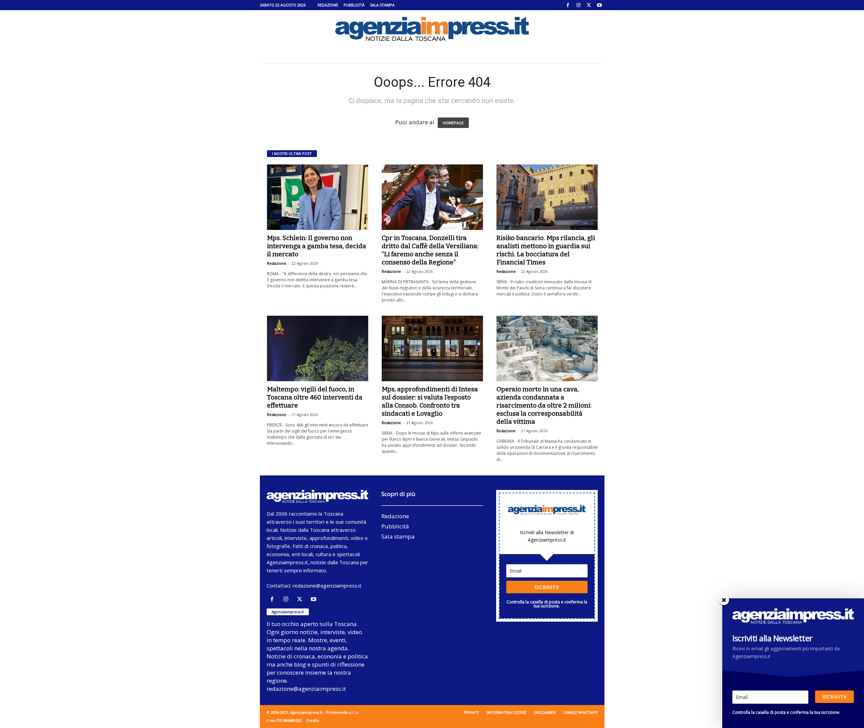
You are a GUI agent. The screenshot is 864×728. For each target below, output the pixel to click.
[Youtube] (599, 5)
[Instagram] (578, 5)
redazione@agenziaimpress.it (327, 585)
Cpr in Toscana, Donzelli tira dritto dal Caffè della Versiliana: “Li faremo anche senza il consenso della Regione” (430, 250)
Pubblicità (354, 4)
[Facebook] (568, 5)
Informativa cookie (506, 712)
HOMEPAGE (453, 122)
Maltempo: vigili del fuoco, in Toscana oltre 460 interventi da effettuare (314, 397)
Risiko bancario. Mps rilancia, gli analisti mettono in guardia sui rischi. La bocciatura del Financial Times (545, 250)
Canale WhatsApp (580, 712)
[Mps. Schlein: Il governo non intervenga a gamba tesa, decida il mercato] (317, 197)
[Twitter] (589, 5)
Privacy (471, 712)
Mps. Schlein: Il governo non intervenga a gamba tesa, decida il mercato (316, 246)
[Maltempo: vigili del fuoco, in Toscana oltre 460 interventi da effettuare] (317, 348)
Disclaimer (545, 712)
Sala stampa (382, 4)
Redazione (328, 4)
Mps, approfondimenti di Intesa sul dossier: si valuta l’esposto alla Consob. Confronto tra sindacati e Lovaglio (430, 401)
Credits (312, 720)
